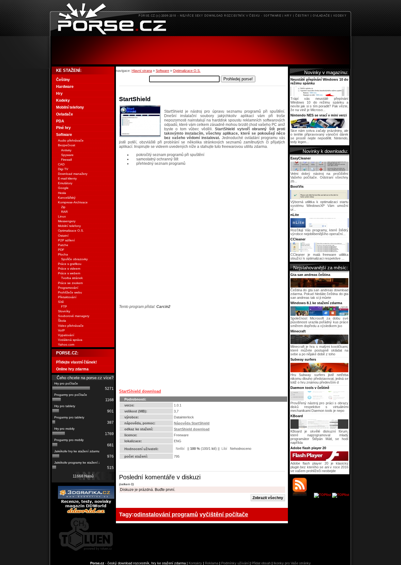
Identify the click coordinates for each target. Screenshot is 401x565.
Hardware (65, 86)
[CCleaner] (319, 251)
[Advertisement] (200, 50)
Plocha (63, 254)
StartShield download (140, 391)
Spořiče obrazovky (74, 259)
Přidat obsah (261, 563)
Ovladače (64, 114)
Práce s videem (69, 268)
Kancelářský (67, 197)
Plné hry (63, 128)
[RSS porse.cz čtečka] (303, 495)
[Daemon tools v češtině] (319, 399)
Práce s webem (69, 273)
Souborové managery (73, 316)
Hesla (62, 193)
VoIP (61, 330)
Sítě (61, 302)
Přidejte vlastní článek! (76, 362)
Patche (63, 245)
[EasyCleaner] (319, 170)
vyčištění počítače (224, 514)
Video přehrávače (71, 325)
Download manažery (72, 173)
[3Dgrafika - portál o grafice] (86, 497)
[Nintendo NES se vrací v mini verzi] (319, 127)
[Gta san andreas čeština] (319, 286)
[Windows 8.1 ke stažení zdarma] (319, 314)
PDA (60, 121)
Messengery (67, 221)
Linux (62, 216)
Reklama (211, 563)
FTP (64, 306)
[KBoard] (319, 427)
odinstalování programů (166, 514)
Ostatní (63, 235)
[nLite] (319, 226)
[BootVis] (319, 198)
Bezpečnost (66, 145)
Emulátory (65, 183)
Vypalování (66, 335)
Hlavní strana (142, 71)
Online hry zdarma (72, 369)
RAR (64, 211)
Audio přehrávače (71, 140)
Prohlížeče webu (70, 292)
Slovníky (64, 311)
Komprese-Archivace (73, 202)
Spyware (67, 155)
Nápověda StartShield (192, 423)
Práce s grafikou (69, 264)
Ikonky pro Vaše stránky (292, 563)
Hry (59, 93)
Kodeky (63, 100)
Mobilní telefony (70, 107)
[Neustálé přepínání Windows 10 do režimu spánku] (319, 95)
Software (162, 71)
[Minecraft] (319, 343)
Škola (62, 320)
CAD (61, 164)
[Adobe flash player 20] (319, 459)
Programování (68, 287)
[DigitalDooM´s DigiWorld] (86, 512)
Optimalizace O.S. (186, 71)
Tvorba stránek (72, 278)
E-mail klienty (67, 178)
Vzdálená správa (70, 340)
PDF (61, 249)
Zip (63, 207)
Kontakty (195, 563)
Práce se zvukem (70, 283)
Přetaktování (67, 297)
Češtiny (63, 80)
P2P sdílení (66, 240)
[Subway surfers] (319, 371)
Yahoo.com (66, 344)
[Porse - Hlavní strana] (200, 34)
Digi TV (63, 169)
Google (63, 188)
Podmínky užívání (235, 563)
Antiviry (66, 150)
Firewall (66, 159)
